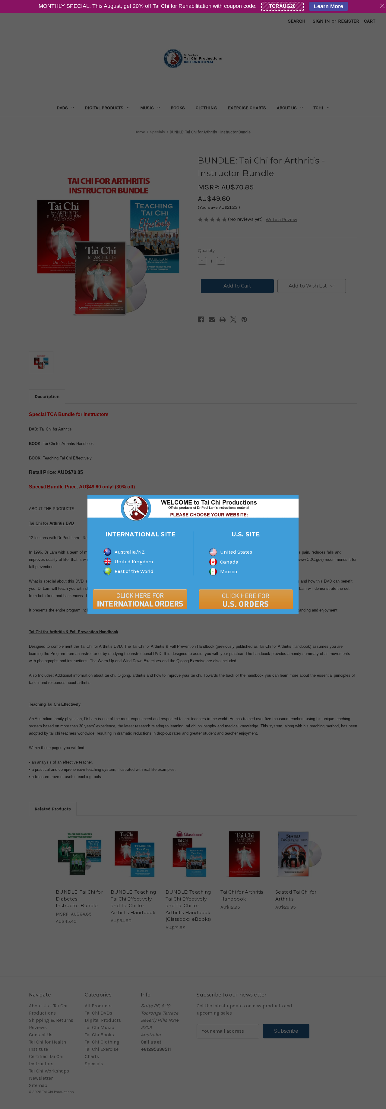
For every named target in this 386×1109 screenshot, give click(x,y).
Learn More (328, 6)
